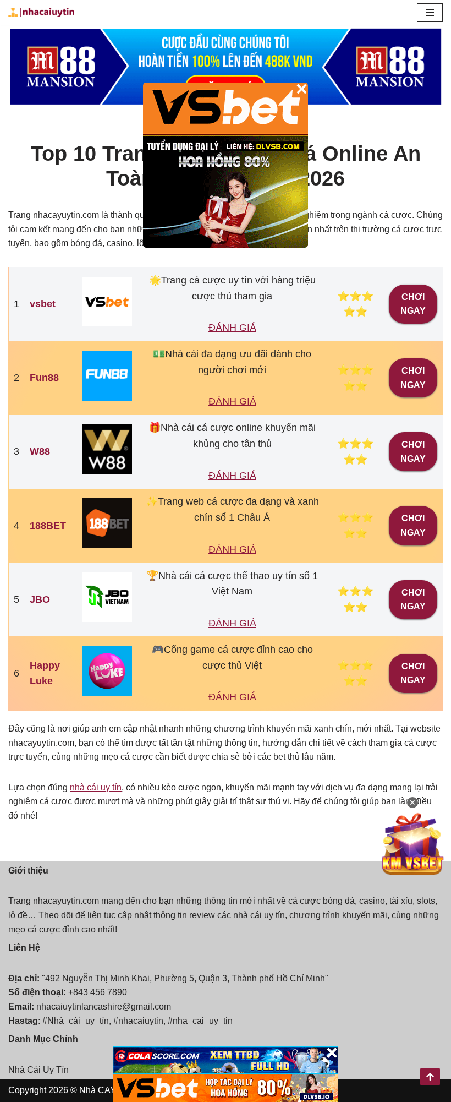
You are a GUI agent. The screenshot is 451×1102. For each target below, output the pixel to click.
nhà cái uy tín (96, 787)
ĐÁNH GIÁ (232, 327)
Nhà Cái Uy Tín (38, 1069)
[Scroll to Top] (430, 1076)
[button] (430, 12)
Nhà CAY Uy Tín (111, 1090)
